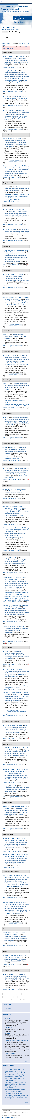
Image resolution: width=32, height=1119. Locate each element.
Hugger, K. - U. (23, 98)
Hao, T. (21, 303)
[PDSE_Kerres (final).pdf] (23, 346)
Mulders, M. (20, 56)
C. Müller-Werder (10, 914)
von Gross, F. (13, 98)
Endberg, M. (6, 769)
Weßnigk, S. (18, 168)
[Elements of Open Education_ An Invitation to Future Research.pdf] (20, 498)
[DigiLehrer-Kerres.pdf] (20, 408)
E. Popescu (15, 303)
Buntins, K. (5, 110)
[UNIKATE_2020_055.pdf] (28, 479)
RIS (28, 43)
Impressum (6, 1111)
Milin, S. (4, 250)
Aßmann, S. (19, 423)
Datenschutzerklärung (11, 1113)
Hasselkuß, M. (21, 769)
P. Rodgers (16, 980)
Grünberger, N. (16, 82)
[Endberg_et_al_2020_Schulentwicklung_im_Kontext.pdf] (20, 851)
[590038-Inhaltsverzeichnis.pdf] (20, 782)
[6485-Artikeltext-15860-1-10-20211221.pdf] (23, 161)
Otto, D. (12, 139)
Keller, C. (18, 806)
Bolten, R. (11, 118)
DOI (4, 91)
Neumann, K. (8, 510)
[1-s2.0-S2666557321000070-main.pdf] (23, 287)
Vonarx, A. (13, 725)
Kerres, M (5, 96)
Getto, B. (4, 447)
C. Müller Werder (10, 886)
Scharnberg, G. (10, 252)
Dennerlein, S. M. (24, 365)
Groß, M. (19, 957)
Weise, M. (20, 297)
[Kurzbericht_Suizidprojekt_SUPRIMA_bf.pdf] (27, 265)
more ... (27, 1061)
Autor (4, 43)
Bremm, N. (21, 771)
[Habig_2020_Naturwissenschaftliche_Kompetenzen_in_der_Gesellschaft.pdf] (20, 550)
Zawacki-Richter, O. (8, 489)
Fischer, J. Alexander (8, 166)
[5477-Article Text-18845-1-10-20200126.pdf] (23, 621)
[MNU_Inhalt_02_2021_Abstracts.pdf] (20, 177)
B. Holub (8, 78)
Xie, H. (8, 304)
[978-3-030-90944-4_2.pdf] (10, 740)
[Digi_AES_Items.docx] (5, 131)
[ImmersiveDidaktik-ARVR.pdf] (20, 67)
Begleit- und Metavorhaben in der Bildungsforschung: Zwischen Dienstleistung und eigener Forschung (16, 1071)
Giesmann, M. (12, 250)
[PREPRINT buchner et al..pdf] (20, 738)
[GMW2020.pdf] (23, 923)
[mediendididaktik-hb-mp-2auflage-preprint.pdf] (23, 105)
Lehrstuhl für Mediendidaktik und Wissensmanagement (15, 9)
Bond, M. (5, 578)
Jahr (3, 45)
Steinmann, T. (19, 166)
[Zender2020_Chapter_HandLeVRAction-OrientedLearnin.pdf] (23, 325)
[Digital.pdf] (28, 408)
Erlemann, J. (20, 886)
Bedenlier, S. (12, 578)
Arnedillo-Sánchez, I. (11, 365)
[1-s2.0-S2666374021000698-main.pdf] (23, 224)
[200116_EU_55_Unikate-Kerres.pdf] (20, 479)
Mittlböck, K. (8, 80)
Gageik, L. (13, 769)
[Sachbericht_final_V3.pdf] (20, 265)
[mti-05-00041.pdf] (23, 240)
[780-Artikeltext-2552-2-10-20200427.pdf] (23, 438)
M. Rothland (18, 387)
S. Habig (20, 515)
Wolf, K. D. (10, 425)
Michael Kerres (14, 29)
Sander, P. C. (13, 297)
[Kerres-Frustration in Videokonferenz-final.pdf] (20, 664)
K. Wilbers (9, 658)
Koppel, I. (13, 423)
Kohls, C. (13, 957)
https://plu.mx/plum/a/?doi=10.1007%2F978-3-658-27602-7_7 (16, 712)
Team (8, 29)
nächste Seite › (10, 1000)
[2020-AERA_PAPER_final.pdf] (20, 460)
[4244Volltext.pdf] (23, 897)
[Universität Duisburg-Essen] (22, 19)
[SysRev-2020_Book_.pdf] (23, 715)
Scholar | (5, 67)
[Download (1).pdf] (23, 829)
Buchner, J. (12, 56)
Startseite (4, 29)
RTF (25, 43)
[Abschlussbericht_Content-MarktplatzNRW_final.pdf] (20, 964)
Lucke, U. (9, 299)
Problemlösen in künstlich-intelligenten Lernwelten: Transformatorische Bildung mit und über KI (16, 1097)
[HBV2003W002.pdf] (23, 572)
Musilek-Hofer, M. (17, 80)
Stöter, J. (25, 875)
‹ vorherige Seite (16, 994)
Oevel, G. (7, 957)
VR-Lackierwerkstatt (11, 1053)
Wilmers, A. (5, 806)
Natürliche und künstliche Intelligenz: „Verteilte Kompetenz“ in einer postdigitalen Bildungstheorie (16, 1091)
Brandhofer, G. (14, 676)
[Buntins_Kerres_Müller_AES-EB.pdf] (23, 129)
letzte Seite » (23, 1000)
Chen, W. (23, 304)
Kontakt (25, 1113)
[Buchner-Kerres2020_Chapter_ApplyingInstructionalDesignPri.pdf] (23, 374)
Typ (8, 43)
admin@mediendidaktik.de (9, 1117)
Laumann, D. (10, 168)
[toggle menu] (30, 1)
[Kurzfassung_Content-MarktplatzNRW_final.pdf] (27, 964)
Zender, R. (5, 297)
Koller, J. (17, 118)
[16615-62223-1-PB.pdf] (23, 641)
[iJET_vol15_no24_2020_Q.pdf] (5, 643)
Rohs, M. (23, 118)
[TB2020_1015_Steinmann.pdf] (20, 524)
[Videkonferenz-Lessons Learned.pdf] (28, 664)
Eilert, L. (18, 250)
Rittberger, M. (21, 814)
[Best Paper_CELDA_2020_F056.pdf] (28, 738)
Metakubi (7, 1018)
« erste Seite (7, 994)
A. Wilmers (23, 812)
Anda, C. (12, 806)
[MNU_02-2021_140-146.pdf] (28, 177)
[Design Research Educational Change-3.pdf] (20, 989)
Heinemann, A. (21, 110)
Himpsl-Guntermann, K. (18, 78)
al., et (23, 489)
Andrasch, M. (23, 955)
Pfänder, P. (16, 508)
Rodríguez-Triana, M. (11, 363)
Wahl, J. (7, 120)
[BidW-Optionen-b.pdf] (20, 689)
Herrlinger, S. (8, 389)
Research (8, 1008)
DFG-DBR (8, 1033)
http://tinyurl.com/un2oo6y (12, 458)
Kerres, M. (5, 56)
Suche (7, 37)
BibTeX (21, 43)
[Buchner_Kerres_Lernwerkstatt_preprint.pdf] (23, 91)
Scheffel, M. (20, 363)
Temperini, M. (15, 304)
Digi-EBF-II (8, 1027)
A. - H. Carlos (21, 361)
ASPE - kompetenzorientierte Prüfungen (16, 1040)
